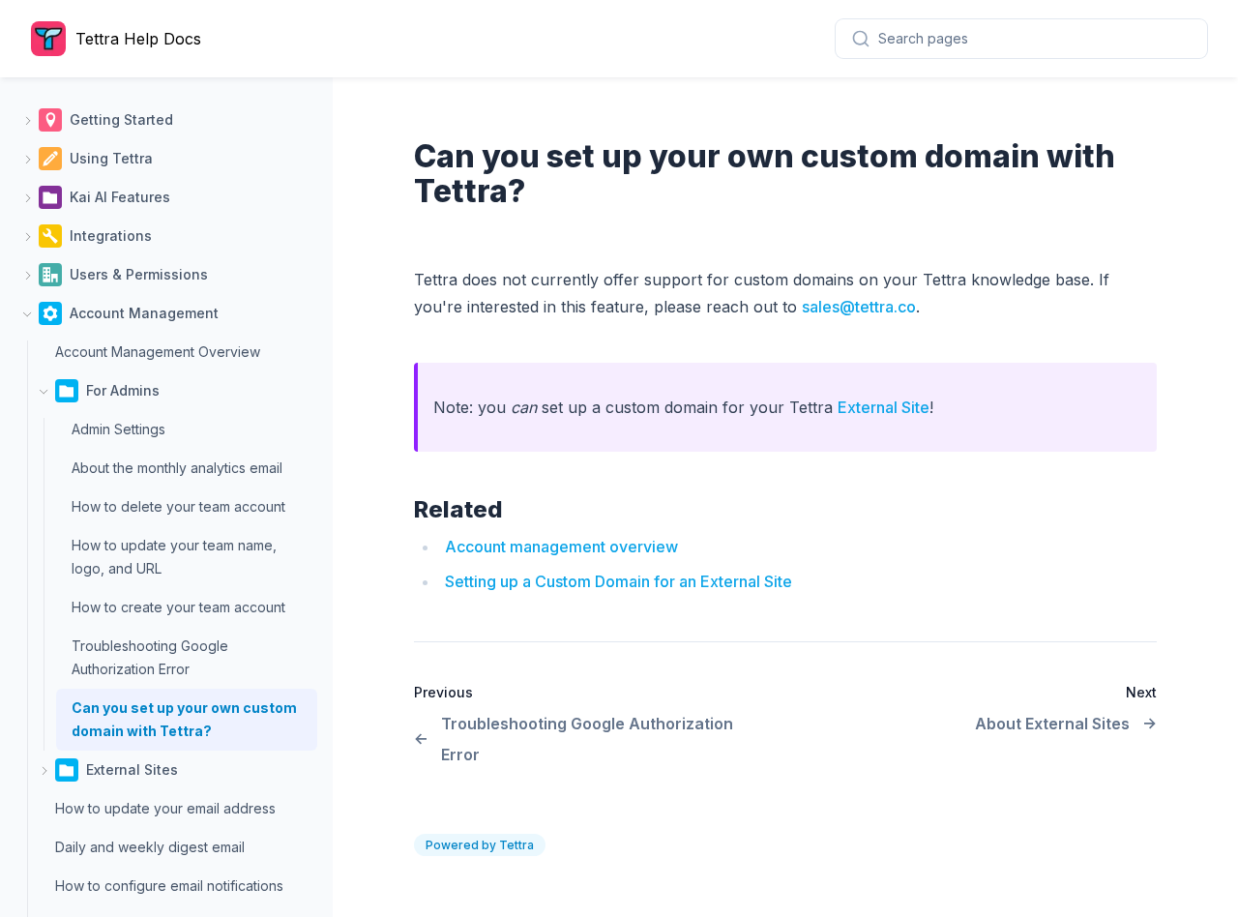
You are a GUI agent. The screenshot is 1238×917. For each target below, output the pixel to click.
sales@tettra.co (859, 306)
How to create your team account (178, 607)
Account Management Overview (157, 351)
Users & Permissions (139, 274)
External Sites (132, 769)
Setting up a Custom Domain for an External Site (618, 581)
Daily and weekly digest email (150, 847)
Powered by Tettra (480, 845)
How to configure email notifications (169, 885)
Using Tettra (111, 158)
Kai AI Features (120, 197)
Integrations (111, 235)
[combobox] (1021, 38)
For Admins (123, 390)
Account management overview (561, 546)
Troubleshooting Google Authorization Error (150, 657)
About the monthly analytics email (177, 467)
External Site (883, 407)
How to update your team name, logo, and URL (174, 557)
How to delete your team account (178, 506)
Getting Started (121, 119)
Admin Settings (118, 429)
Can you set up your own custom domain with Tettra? (184, 719)
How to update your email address (165, 808)
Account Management (144, 313)
